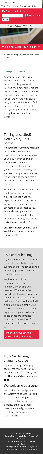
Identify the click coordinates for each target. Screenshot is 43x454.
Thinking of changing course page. (20, 378)
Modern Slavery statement (18, 441)
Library (25, 25)
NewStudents (18, 26)
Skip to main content (8, 1)
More (32, 25)
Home (6, 54)
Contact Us (16, 433)
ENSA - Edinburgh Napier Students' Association (18, 6)
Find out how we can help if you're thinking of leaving (19, 334)
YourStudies (11, 26)
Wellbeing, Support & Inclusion (19, 47)
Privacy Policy (21, 436)
